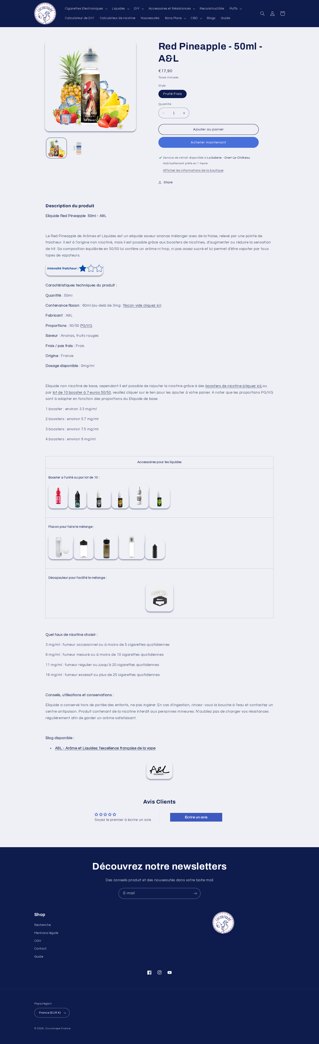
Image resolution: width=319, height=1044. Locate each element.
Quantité (164, 104)
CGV (37, 940)
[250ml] (60, 559)
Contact (40, 948)
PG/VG (86, 326)
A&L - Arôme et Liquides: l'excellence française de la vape (105, 748)
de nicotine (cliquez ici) (241, 386)
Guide (38, 956)
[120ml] (106, 559)
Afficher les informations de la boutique (193, 170)
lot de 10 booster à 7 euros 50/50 (82, 393)
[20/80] (139, 508)
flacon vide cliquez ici (141, 305)
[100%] (159, 508)
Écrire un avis (196, 817)
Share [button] (168, 182)
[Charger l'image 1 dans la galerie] (56, 148)
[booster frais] (77, 508)
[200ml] (83, 559)
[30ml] (155, 559)
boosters (213, 386)
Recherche (42, 925)
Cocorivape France (58, 1028)
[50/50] (58, 508)
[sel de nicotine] (99, 508)
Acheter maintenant (208, 142)
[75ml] (131, 559)
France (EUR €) (50, 1012)
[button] (85, 8)
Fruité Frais (172, 93)
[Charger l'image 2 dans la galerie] (79, 148)
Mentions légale (46, 933)
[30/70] (120, 508)
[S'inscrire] (195, 893)
